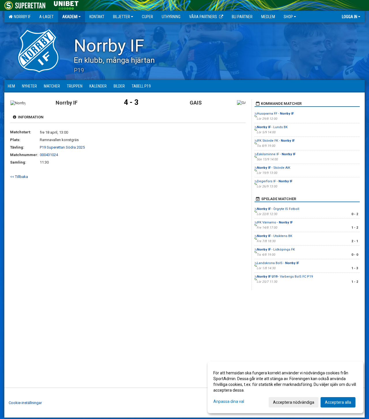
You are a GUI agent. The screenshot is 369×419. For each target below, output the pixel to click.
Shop (288, 16)
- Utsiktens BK (274, 236)
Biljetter (121, 16)
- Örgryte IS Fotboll (278, 209)
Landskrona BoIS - (278, 263)
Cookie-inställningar (25, 403)
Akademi (70, 16)
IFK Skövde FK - (276, 141)
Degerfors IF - (274, 181)
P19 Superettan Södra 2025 (62, 147)
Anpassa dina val (228, 401)
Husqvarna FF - (275, 113)
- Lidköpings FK (276, 249)
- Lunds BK (272, 127)
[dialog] (285, 387)
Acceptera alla (338, 402)
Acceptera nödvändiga (293, 402)
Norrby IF (21, 16)
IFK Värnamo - (275, 222)
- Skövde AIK (273, 168)
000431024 (49, 155)
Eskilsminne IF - (276, 154)
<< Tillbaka (19, 177)
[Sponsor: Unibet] (66, 4)
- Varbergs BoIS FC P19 (285, 276)
